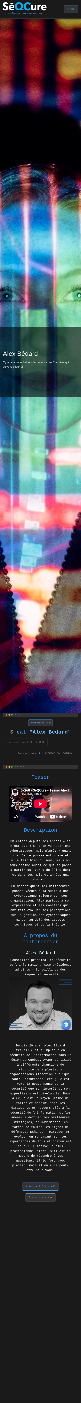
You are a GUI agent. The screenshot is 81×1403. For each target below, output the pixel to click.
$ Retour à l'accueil (40, 1186)
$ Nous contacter (40, 1197)
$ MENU (71, 9)
